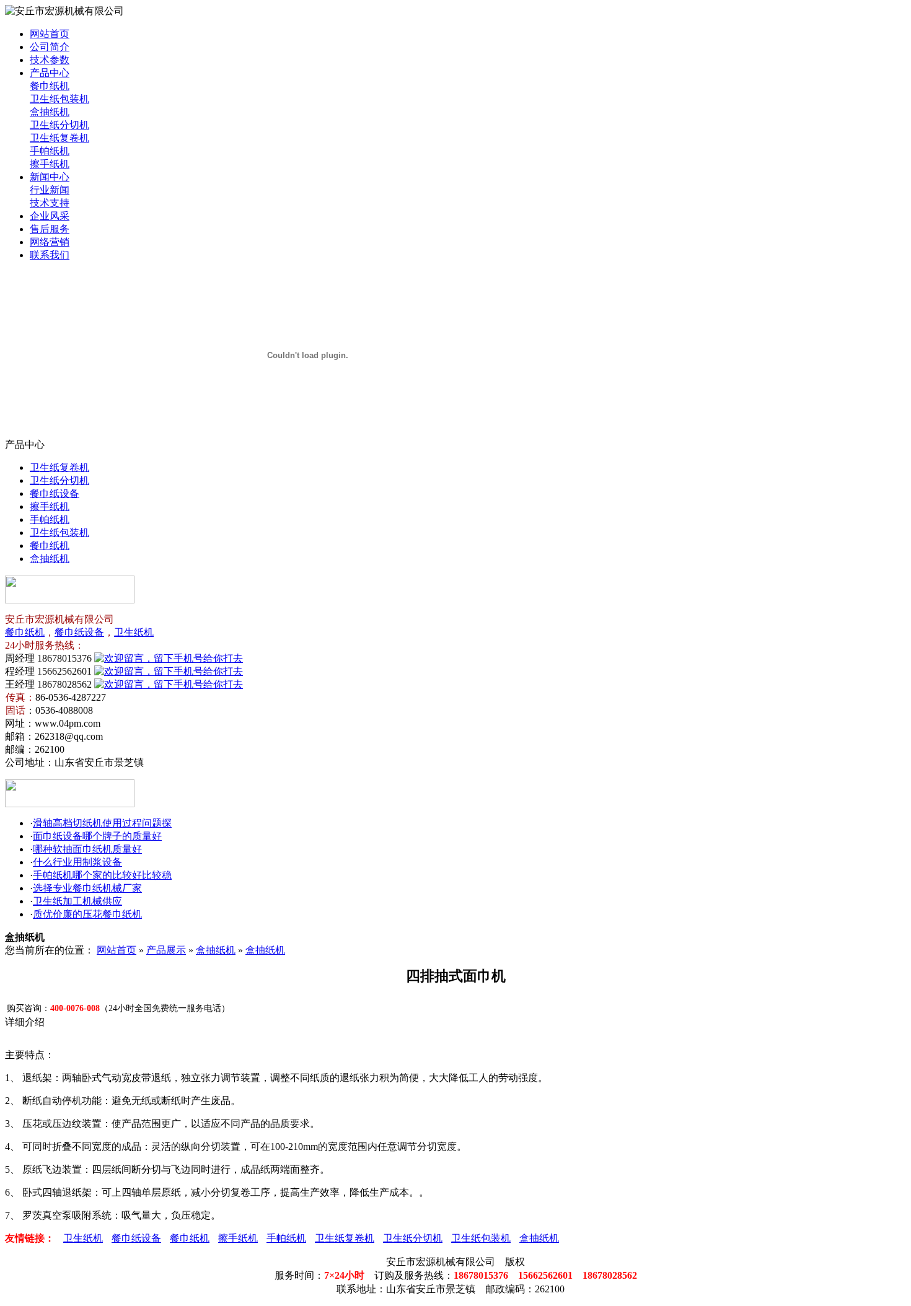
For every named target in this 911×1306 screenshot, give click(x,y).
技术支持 (49, 203)
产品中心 (49, 73)
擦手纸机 (49, 164)
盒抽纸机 (49, 112)
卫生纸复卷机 (59, 138)
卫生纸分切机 (59, 125)
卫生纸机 (134, 632)
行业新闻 (49, 190)
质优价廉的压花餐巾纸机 (87, 914)
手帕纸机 (49, 151)
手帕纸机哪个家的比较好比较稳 (102, 875)
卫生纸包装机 (59, 99)
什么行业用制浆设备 (77, 862)
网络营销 (49, 242)
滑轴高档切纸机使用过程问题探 (102, 823)
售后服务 (49, 229)
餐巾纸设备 (54, 493)
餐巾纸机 (49, 86)
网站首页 (49, 33)
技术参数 (49, 60)
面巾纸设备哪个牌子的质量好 (97, 836)
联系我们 (49, 255)
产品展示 (166, 950)
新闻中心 (49, 177)
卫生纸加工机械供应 (77, 901)
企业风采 (49, 216)
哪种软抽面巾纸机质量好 (87, 849)
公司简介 (49, 47)
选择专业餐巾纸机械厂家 (87, 888)
